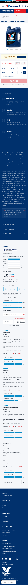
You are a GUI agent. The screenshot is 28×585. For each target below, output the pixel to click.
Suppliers (4, 553)
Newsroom (4, 508)
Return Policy (5, 519)
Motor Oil (3, 16)
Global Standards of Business (9, 551)
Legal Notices (4, 562)
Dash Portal (4, 535)
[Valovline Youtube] (10, 559)
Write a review (12, 17)
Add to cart (14, 81)
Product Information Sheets (8, 546)
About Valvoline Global (7, 495)
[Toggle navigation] (3, 6)
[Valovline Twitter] (6, 559)
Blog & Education (6, 500)
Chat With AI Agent (9, 582)
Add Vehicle (21, 57)
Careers (4, 498)
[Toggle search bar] (19, 6)
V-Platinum (4, 505)
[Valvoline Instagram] (13, 559)
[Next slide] (25, 38)
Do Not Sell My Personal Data (7, 564)
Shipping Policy (5, 521)
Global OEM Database (7, 548)
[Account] (23, 6)
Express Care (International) (8, 530)
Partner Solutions (6, 532)
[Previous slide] (2, 38)
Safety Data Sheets (6, 543)
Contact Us (4, 516)
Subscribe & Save (6, 503)
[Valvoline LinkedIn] (17, 559)
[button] (7, 49)
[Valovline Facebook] (2, 559)
